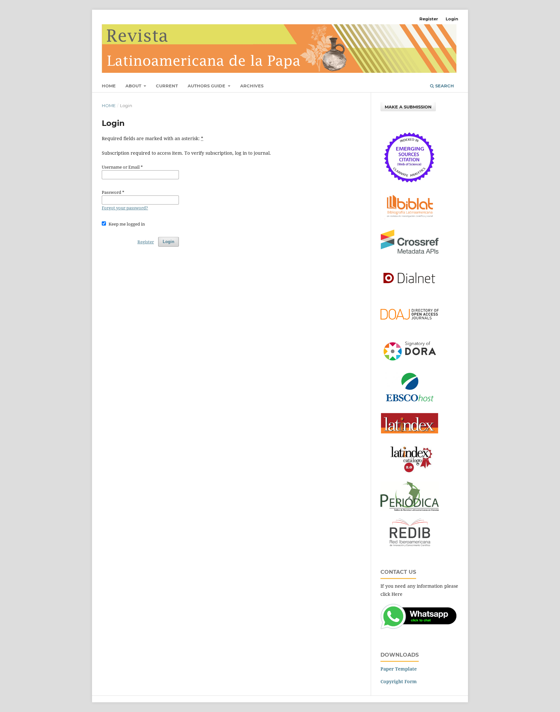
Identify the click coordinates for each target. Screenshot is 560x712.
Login (452, 18)
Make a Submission (408, 106)
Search (444, 85)
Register (428, 18)
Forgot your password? (125, 208)
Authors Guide (207, 85)
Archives (251, 85)
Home (109, 85)
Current (167, 85)
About (134, 85)
